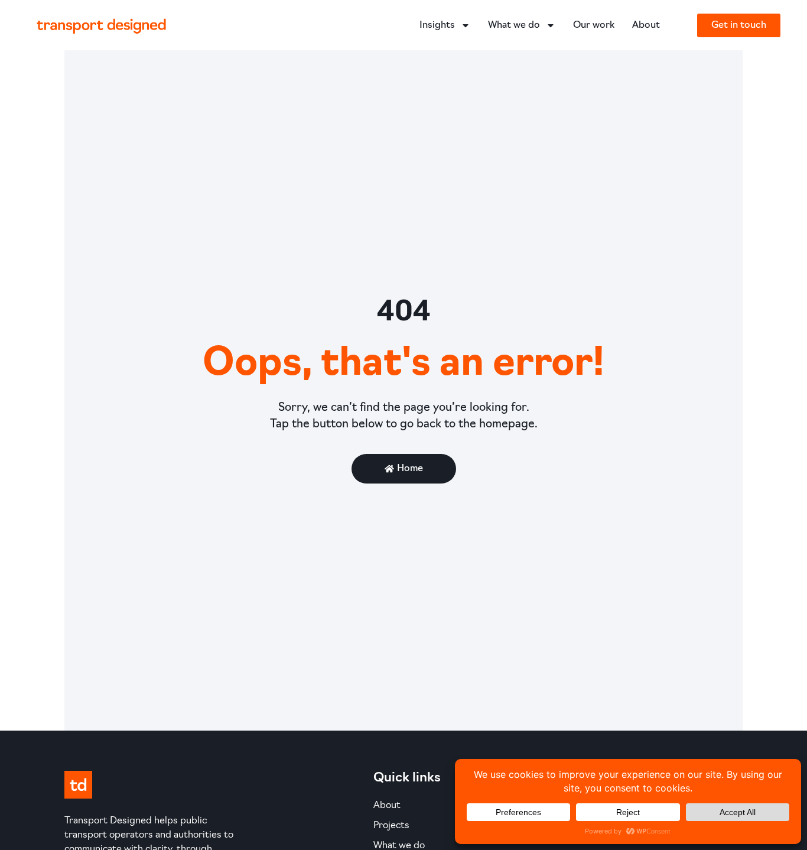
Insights (437, 25)
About (646, 25)
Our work (593, 25)
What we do (514, 25)
